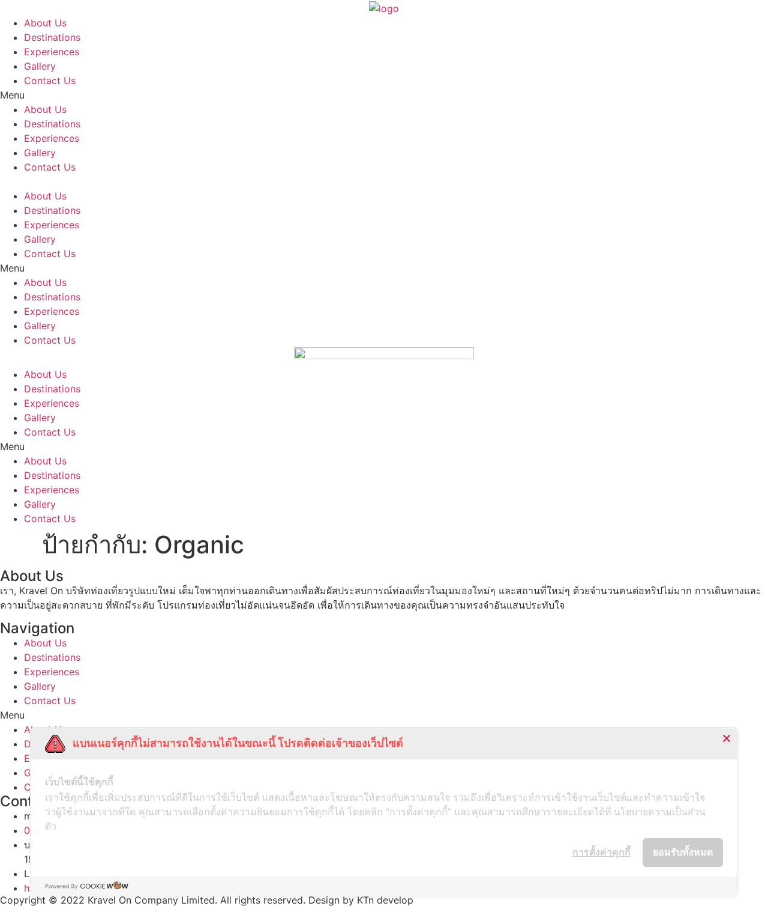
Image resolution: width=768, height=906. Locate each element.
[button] (384, 95)
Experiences (51, 52)
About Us (45, 23)
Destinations (52, 37)
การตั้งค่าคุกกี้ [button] (601, 852)
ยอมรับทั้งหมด (683, 852)
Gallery (40, 66)
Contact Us (50, 80)
